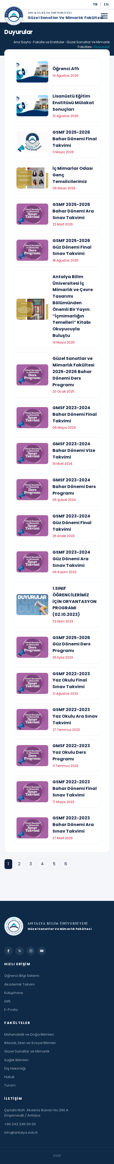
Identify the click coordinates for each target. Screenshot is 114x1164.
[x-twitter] (19, 951)
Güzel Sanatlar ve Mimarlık (27, 1051)
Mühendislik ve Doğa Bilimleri (29, 1034)
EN (106, 4)
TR (95, 4)
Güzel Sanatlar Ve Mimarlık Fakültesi (65, 18)
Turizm (10, 1085)
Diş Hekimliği (15, 1068)
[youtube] (42, 951)
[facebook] (8, 951)
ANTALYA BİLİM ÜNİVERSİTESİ (50, 13)
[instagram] (31, 951)
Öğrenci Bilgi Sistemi (21, 975)
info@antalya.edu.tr (21, 1132)
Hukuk (9, 1076)
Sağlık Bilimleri (16, 1059)
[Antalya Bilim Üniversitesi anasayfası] (13, 16)
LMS (7, 1001)
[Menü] (104, 16)
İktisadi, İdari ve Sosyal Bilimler (30, 1042)
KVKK (57, 1155)
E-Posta (11, 1009)
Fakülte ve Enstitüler (48, 42)
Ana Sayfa (22, 42)
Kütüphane (13, 992)
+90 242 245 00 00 (20, 1124)
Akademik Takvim (19, 984)
